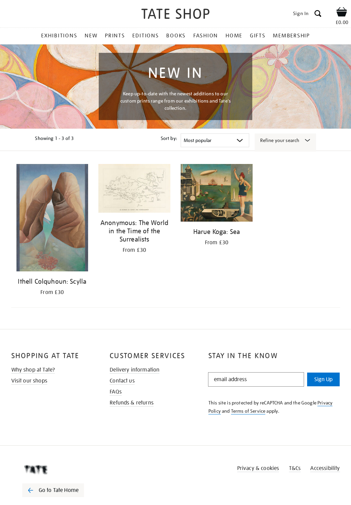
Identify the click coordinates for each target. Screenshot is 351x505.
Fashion (205, 35)
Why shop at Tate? (33, 369)
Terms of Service (248, 411)
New (91, 35)
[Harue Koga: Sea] (217, 194)
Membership (291, 35)
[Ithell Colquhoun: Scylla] (52, 219)
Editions (145, 35)
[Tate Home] (58, 469)
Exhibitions (59, 35)
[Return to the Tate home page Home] (175, 15)
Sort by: (169, 138)
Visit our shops (29, 380)
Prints (115, 35)
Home (234, 35)
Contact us (122, 380)
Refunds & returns (132, 402)
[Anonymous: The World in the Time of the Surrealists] (134, 189)
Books (176, 35)
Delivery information (134, 369)
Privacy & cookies (258, 468)
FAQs (116, 391)
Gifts (258, 35)
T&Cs (295, 468)
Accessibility (325, 468)
